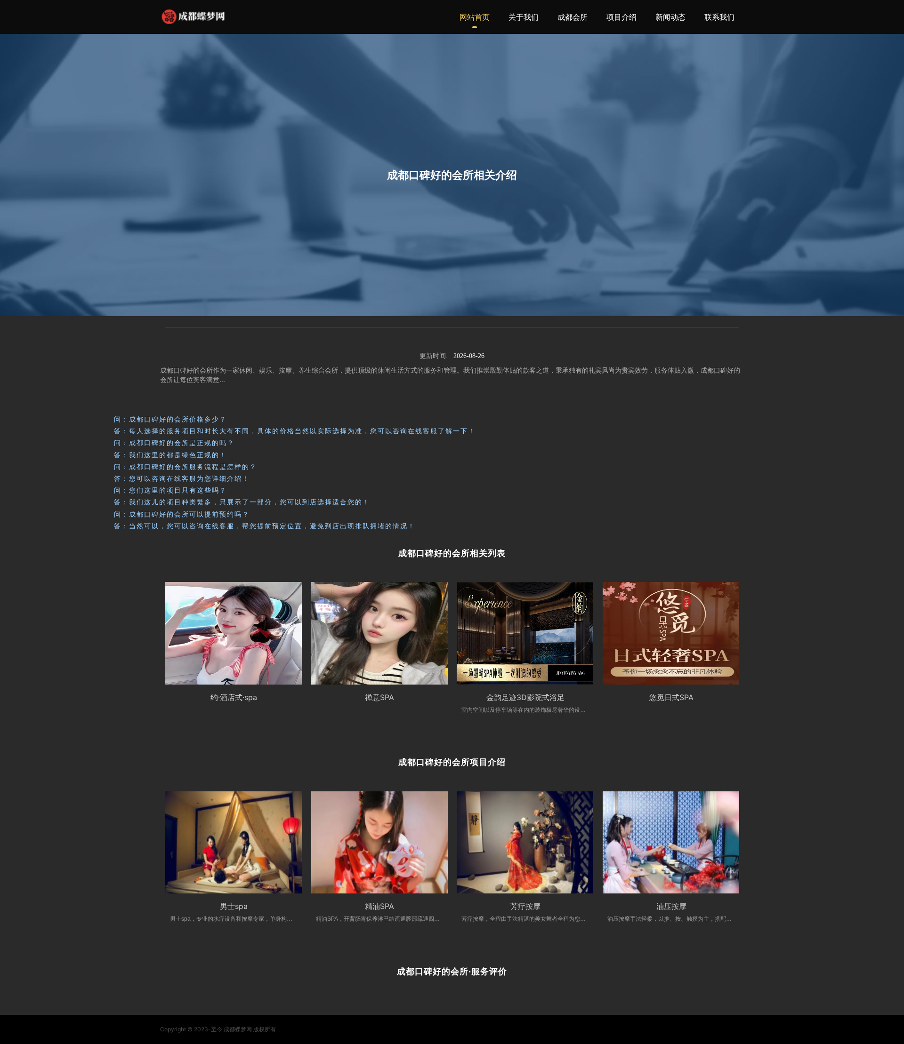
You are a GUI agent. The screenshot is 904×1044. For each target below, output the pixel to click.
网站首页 (475, 17)
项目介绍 (621, 17)
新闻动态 (670, 17)
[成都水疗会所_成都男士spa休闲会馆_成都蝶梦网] (193, 16)
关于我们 (523, 17)
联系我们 (719, 17)
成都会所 (572, 17)
